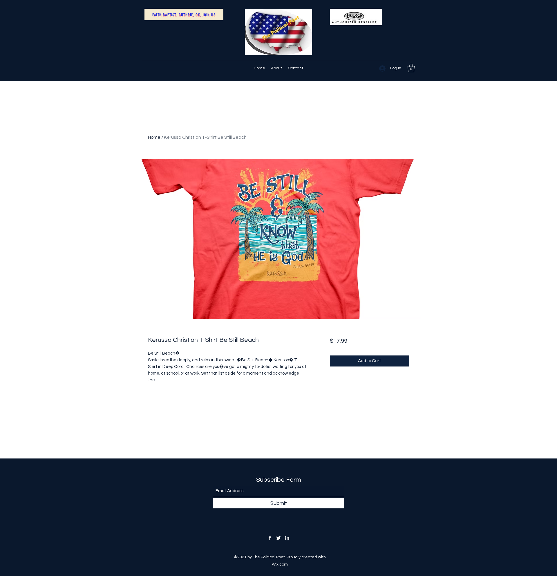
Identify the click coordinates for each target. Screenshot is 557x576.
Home (154, 137)
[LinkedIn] (287, 538)
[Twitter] (278, 538)
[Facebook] (270, 538)
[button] (411, 68)
